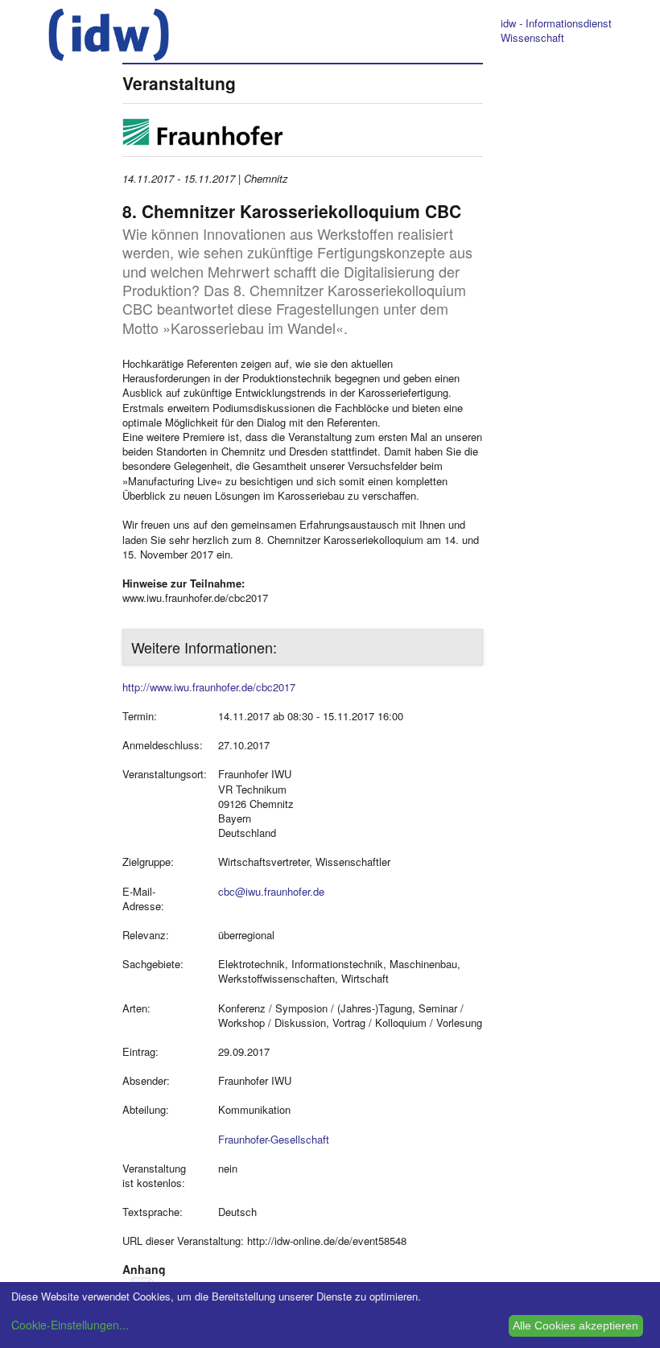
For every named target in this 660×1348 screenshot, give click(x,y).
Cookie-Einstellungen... (70, 1324)
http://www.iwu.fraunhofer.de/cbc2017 (208, 687)
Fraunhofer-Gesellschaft (273, 1139)
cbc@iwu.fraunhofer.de (271, 891)
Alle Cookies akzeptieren (575, 1325)
